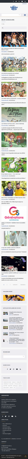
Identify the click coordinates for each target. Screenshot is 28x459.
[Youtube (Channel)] (22, 1)
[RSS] (25, 1)
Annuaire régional (7, 428)
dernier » (23, 284)
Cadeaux (20, 385)
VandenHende (4, 75)
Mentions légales (7, 433)
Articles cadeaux (18, 383)
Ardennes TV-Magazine (8, 383)
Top (25, 456)
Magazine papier (14, 298)
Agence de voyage (7, 382)
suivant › (15, 284)
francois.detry (4, 125)
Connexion (24, 3)
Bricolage (15, 385)
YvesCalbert (4, 51)
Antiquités (19, 382)
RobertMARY (4, 276)
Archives (5, 425)
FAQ (4, 432)
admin (10, 314)
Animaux (14, 382)
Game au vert (4, 148)
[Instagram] (19, 1)
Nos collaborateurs (7, 423)
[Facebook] (13, 1)
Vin (14, 387)
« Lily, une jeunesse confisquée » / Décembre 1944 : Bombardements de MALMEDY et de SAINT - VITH (17, 340)
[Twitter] (16, 1)
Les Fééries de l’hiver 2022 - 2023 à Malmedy (12, 123)
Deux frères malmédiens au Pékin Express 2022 (13, 197)
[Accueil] (14, 10)
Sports (11, 387)
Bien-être (10, 385)
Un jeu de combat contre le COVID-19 (10, 247)
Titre (2, 24)
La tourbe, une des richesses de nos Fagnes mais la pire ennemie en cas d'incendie (16, 327)
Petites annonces (7, 430)
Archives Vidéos (6, 427)
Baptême (5, 385)
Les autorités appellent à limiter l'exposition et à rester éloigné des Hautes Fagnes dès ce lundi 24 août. (16, 319)
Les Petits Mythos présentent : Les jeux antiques (13, 98)
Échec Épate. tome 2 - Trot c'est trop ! (11, 174)
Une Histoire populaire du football (10, 73)
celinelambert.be (10, 457)
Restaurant (6, 387)
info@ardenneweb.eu (6, 445)
